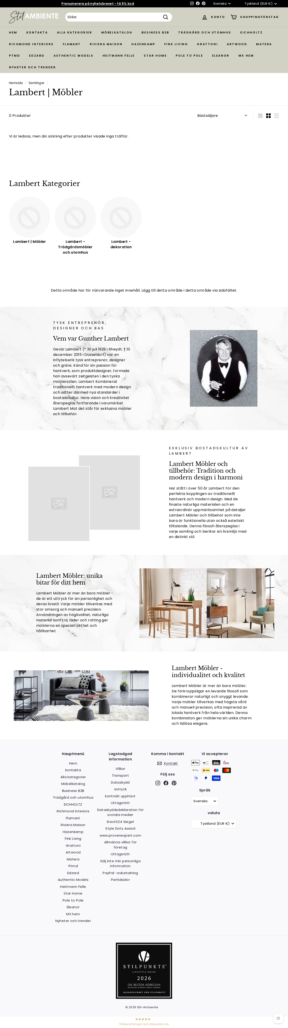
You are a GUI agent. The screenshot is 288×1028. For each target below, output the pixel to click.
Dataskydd (120, 782)
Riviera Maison (106, 44)
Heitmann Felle (119, 55)
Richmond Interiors (31, 44)
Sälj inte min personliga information (120, 863)
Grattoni (207, 44)
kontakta (37, 32)
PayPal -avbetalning (120, 873)
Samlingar (37, 83)
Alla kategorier (74, 32)
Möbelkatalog (117, 32)
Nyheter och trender (32, 67)
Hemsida (16, 83)
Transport (120, 775)
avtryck (120, 789)
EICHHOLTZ (251, 32)
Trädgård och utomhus (204, 32)
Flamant (72, 44)
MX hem (246, 55)
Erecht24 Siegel (120, 821)
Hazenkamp (143, 44)
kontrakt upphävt (120, 796)
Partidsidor (120, 879)
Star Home (155, 55)
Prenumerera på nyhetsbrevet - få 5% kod (97, 3)
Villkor (120, 768)
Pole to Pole (189, 55)
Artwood (237, 44)
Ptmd (14, 55)
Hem (13, 32)
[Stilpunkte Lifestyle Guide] (144, 997)
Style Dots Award (120, 828)
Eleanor (221, 55)
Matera (264, 44)
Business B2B (155, 32)
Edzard (37, 55)
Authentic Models (74, 55)
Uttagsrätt (120, 802)
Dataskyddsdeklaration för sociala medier (120, 812)
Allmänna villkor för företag (120, 845)
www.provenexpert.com (120, 835)
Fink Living (176, 44)
